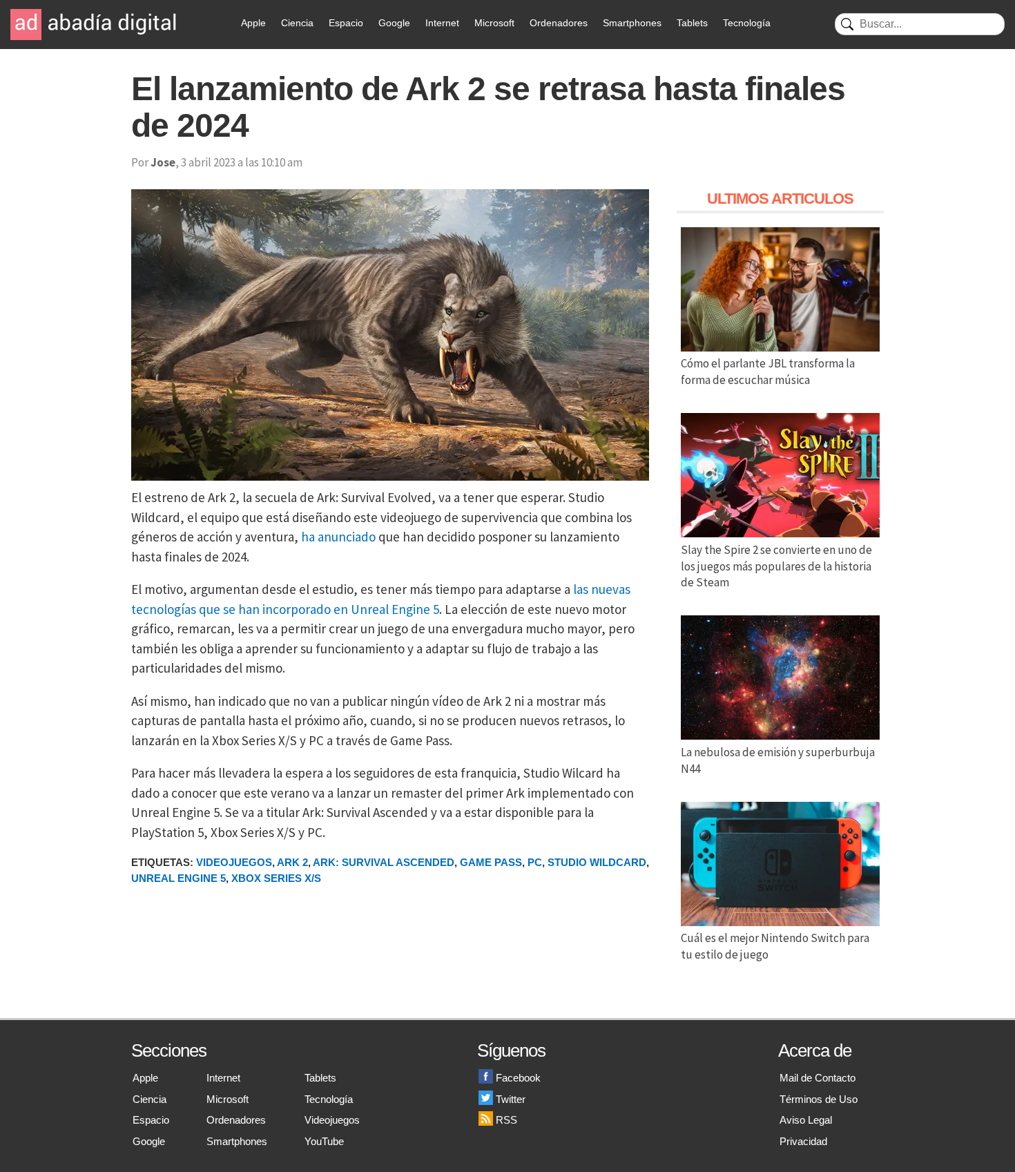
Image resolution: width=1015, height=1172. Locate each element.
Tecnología (747, 22)
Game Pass (491, 862)
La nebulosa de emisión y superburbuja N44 (778, 760)
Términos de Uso (819, 1099)
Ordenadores (559, 22)
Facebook (518, 1078)
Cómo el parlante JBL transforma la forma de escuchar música (768, 371)
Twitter (510, 1099)
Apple (253, 22)
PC (535, 862)
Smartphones (632, 22)
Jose (163, 162)
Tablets (692, 22)
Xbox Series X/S (276, 878)
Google (394, 22)
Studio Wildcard (597, 862)
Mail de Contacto (818, 1078)
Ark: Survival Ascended (383, 862)
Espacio (346, 22)
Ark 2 (292, 862)
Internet (442, 22)
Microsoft (494, 22)
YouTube (324, 1141)
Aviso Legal (806, 1120)
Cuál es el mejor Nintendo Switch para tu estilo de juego (775, 946)
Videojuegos (234, 862)
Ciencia (297, 22)
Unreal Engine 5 (178, 878)
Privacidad (803, 1141)
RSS (506, 1120)
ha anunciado (338, 536)
